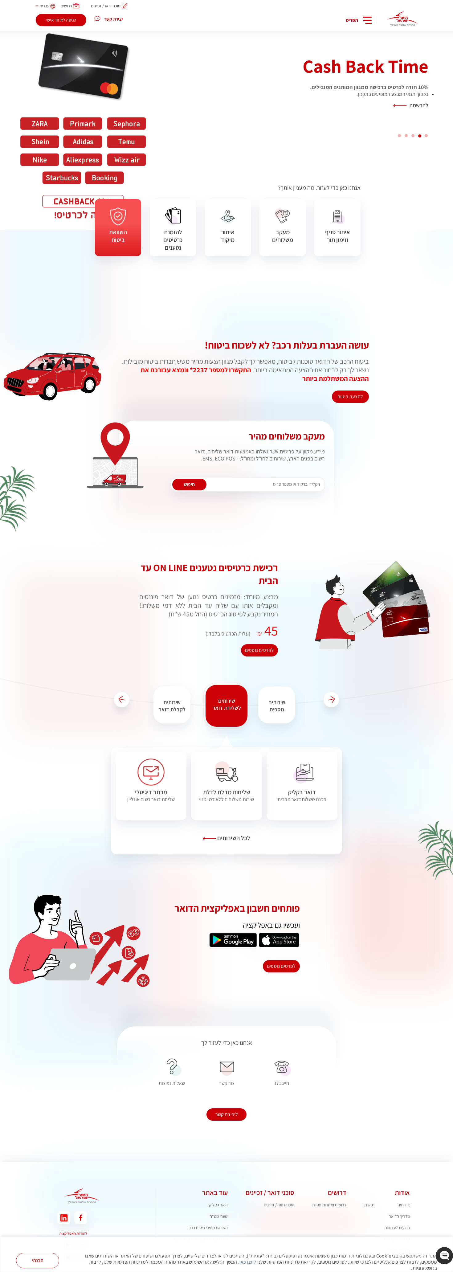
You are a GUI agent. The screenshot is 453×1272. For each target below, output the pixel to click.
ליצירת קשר (226, 1114)
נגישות (369, 1205)
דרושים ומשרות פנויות (329, 1205)
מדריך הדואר (399, 1216)
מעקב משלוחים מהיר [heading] (287, 436)
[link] (302, 795)
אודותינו (404, 1205)
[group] (279, 706)
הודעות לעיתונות (397, 1227)
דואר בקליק (218, 1205)
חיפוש (189, 484)
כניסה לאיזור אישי (61, 20)
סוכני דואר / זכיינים (279, 1205)
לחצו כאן (247, 1262)
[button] (331, 699)
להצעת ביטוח (350, 396)
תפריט (352, 20)
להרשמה (419, 105)
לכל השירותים (233, 838)
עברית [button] (44, 6)
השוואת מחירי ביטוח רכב (208, 1227)
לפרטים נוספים (259, 650)
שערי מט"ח (219, 1216)
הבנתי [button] (37, 1260)
